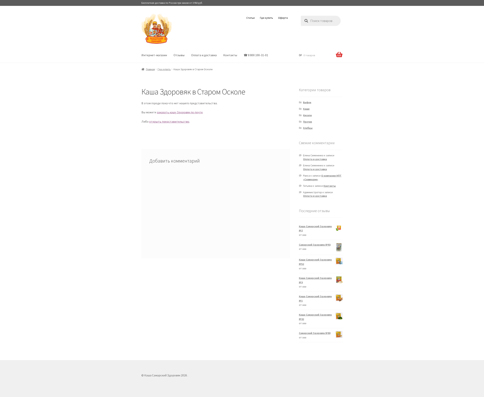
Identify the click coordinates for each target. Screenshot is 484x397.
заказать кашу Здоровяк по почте (180, 112)
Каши (306, 109)
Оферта (283, 17)
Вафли (307, 102)
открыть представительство (169, 121)
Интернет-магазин (154, 55)
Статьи (250, 17)
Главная (150, 69)
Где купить (266, 17)
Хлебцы (308, 128)
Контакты (230, 55)
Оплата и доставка (204, 55)
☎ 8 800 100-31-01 (256, 55)
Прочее (307, 121)
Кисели (307, 115)
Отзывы (179, 55)
